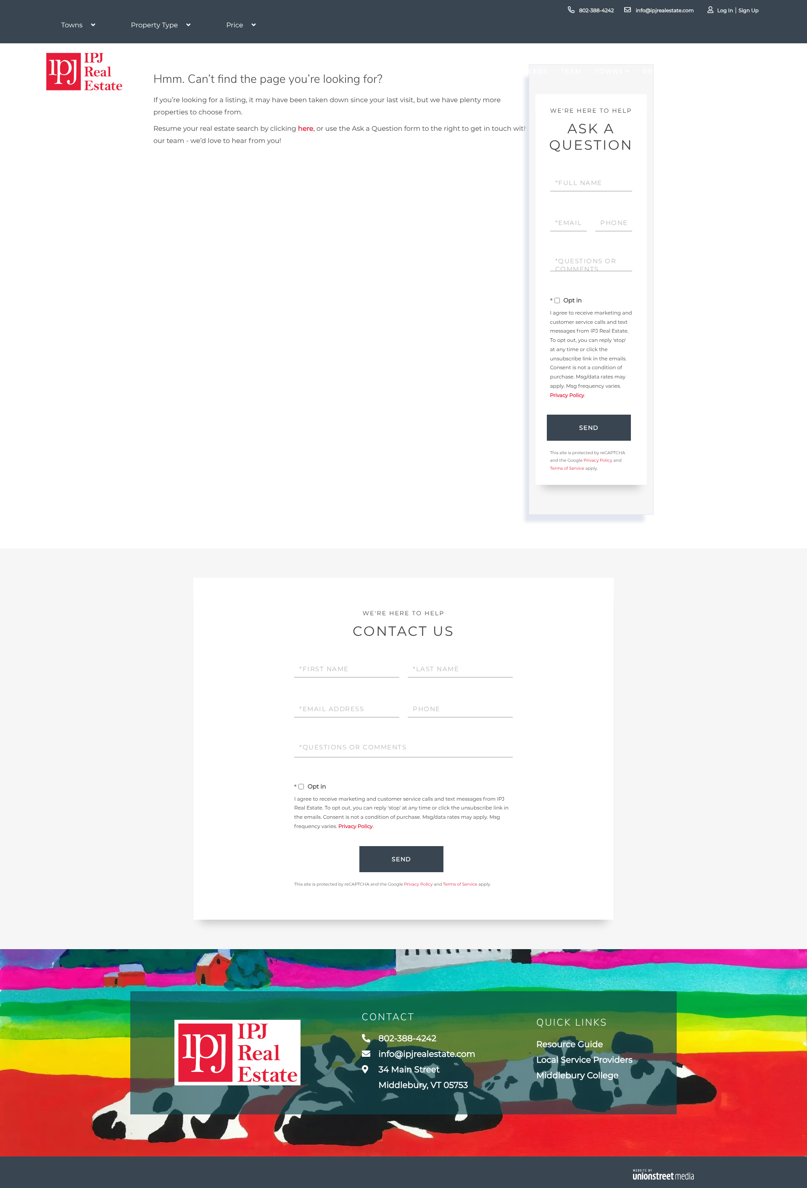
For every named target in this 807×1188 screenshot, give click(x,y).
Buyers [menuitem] (486, 71)
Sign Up (748, 11)
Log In (725, 11)
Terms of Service (567, 468)
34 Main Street (422, 1077)
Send (589, 427)
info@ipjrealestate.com (664, 11)
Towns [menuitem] (609, 71)
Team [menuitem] (571, 71)
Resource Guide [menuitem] (569, 1045)
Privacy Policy (567, 395)
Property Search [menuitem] (413, 71)
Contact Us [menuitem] (734, 71)
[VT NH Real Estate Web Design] (663, 1174)
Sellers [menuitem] (531, 71)
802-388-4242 (596, 11)
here (305, 129)
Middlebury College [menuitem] (577, 1076)
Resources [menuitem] (666, 71)
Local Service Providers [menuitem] (584, 1060)
